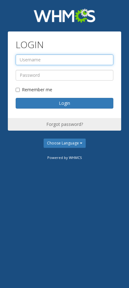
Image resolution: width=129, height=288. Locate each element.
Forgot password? (64, 124)
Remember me (37, 90)
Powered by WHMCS (64, 157)
